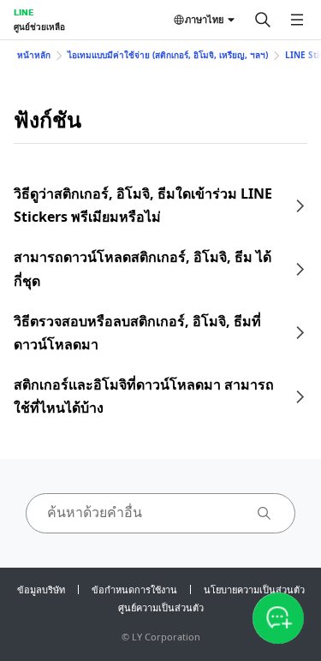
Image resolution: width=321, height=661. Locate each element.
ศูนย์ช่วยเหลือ (39, 27)
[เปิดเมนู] (297, 20)
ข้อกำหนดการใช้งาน (134, 589)
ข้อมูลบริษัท (41, 589)
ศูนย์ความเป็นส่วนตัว (161, 607)
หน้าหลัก (34, 55)
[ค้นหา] (263, 20)
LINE (23, 12)
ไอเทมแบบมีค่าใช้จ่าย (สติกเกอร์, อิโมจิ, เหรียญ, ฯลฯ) (168, 55)
